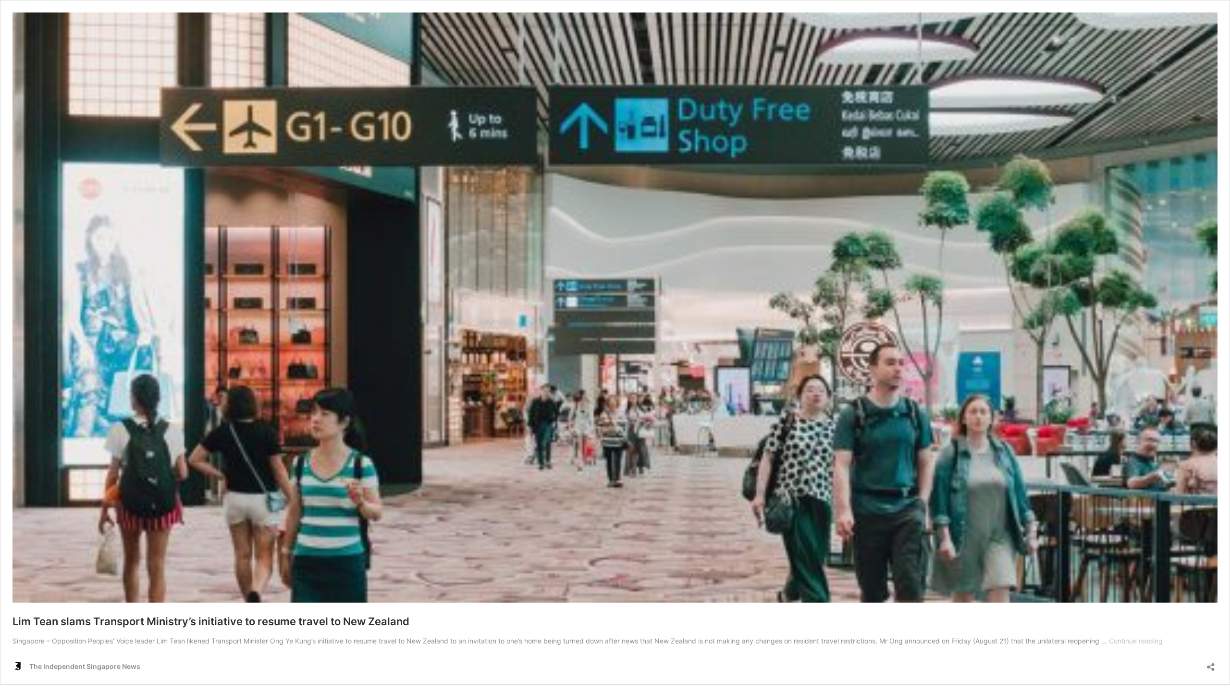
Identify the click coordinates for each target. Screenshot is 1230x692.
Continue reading (1136, 641)
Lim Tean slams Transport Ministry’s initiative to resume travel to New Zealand (210, 621)
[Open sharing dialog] (1211, 663)
